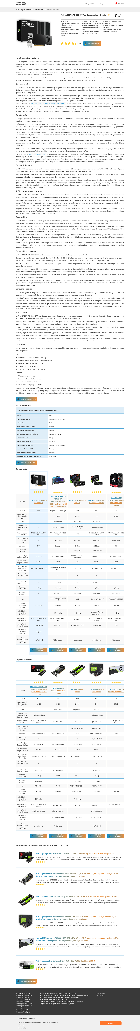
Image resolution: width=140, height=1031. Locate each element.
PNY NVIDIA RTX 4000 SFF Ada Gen (47, 10)
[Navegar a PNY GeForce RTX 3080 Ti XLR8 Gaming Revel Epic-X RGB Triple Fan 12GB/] (38, 678)
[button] (88, 3)
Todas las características (28, 399)
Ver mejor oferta (93, 43)
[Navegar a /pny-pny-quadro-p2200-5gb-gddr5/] (26, 922)
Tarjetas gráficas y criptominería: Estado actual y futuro (57, 1004)
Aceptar (111, 1023)
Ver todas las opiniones (28, 981)
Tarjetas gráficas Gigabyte (24, 995)
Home (17, 10)
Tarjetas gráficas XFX (22, 1010)
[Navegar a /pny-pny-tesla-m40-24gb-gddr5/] (26, 900)
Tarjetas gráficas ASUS (23, 993)
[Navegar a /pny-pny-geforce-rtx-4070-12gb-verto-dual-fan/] (26, 965)
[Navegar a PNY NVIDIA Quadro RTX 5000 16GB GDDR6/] (116, 678)
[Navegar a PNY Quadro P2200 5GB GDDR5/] (96, 678)
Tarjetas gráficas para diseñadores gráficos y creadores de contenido (61, 1002)
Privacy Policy (100, 993)
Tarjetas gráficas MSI (22, 997)
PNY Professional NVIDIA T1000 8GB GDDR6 (58, 690)
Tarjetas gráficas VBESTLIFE (24, 1004)
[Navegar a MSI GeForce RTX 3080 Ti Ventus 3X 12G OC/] (96, 488)
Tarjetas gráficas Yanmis (23, 999)
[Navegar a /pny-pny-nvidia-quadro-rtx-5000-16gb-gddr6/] (26, 943)
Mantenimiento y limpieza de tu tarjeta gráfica (54, 999)
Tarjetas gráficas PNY (27, 10)
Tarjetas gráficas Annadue (24, 1006)
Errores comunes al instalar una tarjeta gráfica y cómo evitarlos (59, 997)
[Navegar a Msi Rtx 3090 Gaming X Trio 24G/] (77, 488)
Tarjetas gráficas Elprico (23, 1012)
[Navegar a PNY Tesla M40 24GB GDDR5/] (77, 678)
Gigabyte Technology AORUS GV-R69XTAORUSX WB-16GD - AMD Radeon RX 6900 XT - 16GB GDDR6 (58, 501)
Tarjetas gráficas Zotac (23, 1008)
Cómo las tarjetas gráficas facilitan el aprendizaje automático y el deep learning (64, 995)
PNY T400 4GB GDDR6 (37, 154)
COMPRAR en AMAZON (40, 650)
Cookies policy (100, 995)
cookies (43, 1022)
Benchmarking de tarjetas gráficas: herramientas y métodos (58, 993)
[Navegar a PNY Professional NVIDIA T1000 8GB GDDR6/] (58, 678)
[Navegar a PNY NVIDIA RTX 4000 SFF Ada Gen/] (38, 488)
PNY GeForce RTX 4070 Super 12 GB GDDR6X (48, 104)
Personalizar (22, 1028)
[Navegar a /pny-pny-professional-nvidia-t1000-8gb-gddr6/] (26, 879)
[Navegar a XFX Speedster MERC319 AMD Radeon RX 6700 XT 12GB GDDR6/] (116, 488)
